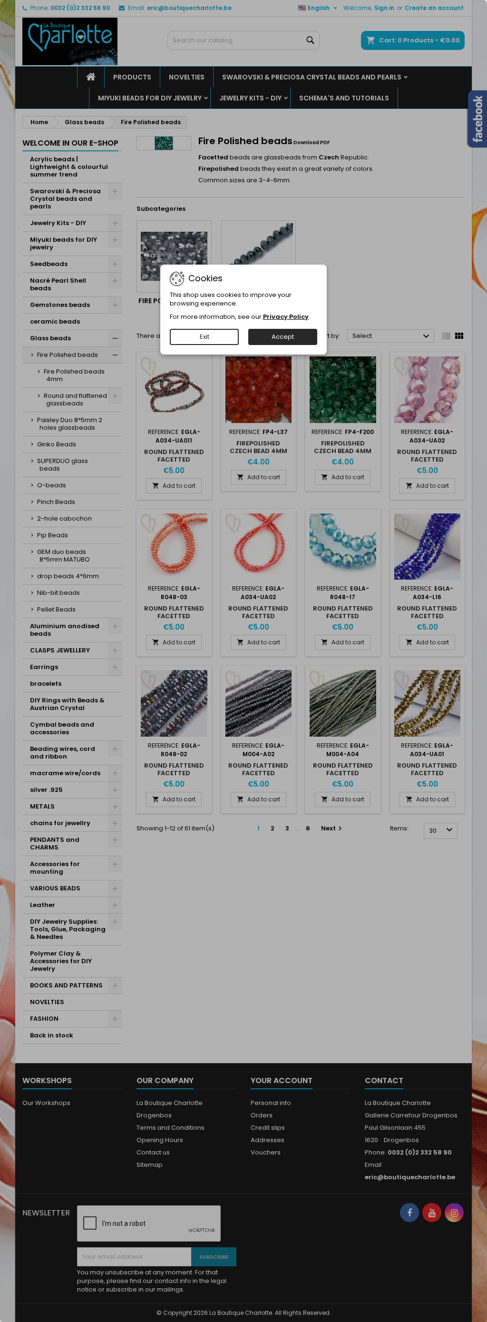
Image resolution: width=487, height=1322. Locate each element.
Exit (204, 336)
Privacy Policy (286, 316)
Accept (283, 336)
